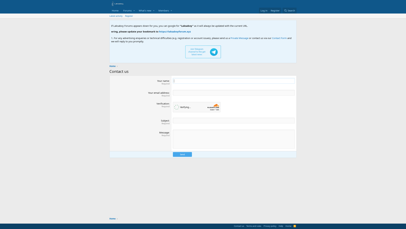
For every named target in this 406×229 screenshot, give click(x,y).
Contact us (239, 226)
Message (164, 132)
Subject (165, 120)
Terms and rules (253, 226)
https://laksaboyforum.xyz (167, 31)
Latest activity (116, 15)
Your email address (158, 92)
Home (115, 10)
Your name (163, 80)
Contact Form (279, 38)
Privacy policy (270, 226)
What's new (145, 10)
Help (281, 226)
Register (129, 15)
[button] (134, 11)
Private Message (239, 38)
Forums (127, 10)
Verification (163, 103)
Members (163, 10)
